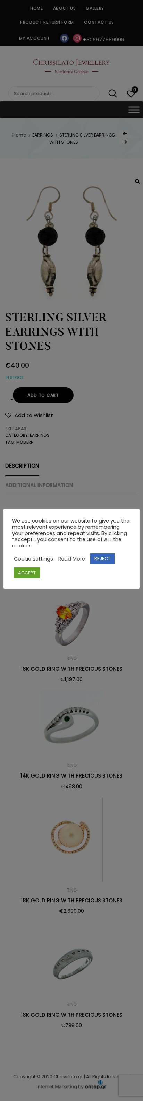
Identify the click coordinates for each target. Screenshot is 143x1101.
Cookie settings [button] (33, 559)
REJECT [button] (102, 558)
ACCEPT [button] (27, 573)
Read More (71, 559)
